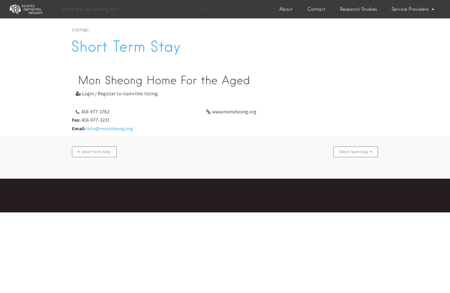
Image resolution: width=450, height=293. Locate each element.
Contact (316, 9)
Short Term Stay (96, 151)
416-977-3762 (95, 111)
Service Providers (410, 9)
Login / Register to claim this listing (117, 93)
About (286, 9)
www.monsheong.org (234, 111)
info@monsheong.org (110, 128)
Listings (80, 29)
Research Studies (358, 9)
